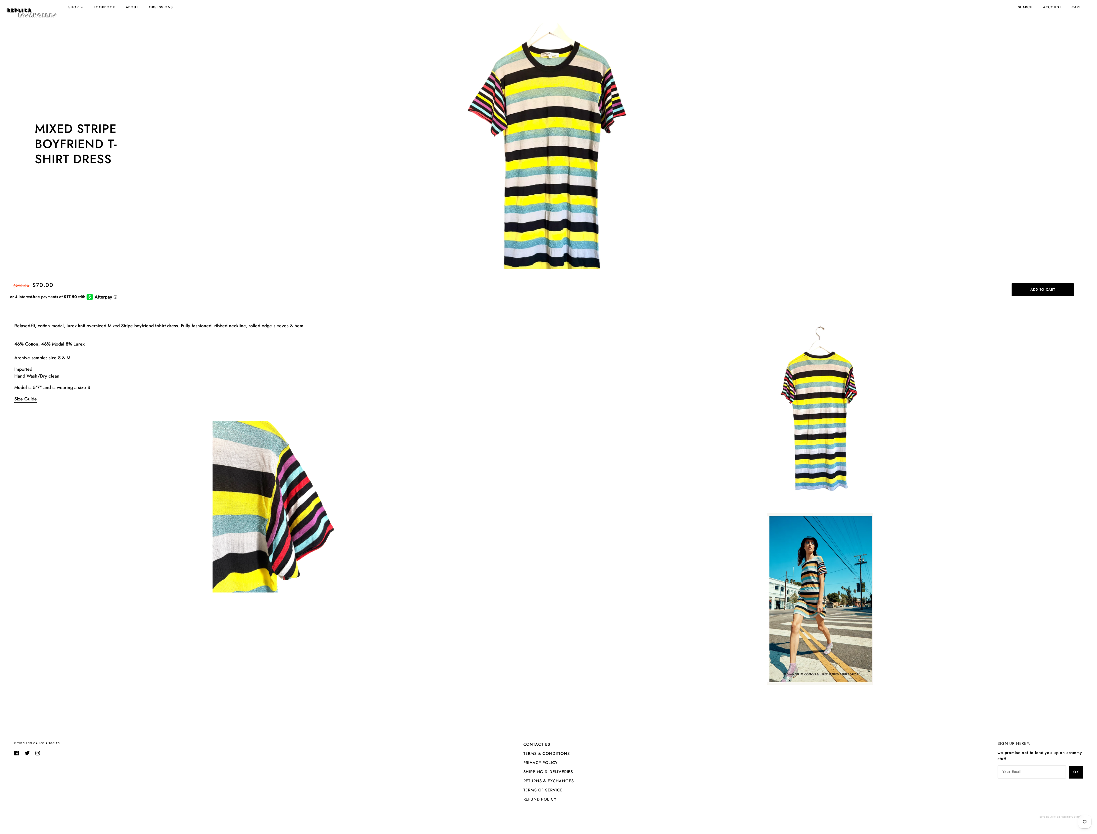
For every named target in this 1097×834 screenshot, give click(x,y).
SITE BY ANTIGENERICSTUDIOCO (1061, 817)
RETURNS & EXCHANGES (548, 781)
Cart (1076, 7)
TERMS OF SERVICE (543, 790)
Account (1052, 7)
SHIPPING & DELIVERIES (548, 772)
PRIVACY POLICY (540, 762)
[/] (31, 13)
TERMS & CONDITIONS (546, 753)
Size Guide (25, 399)
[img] (16, 753)
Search (1025, 7)
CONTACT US (536, 744)
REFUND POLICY (539, 799)
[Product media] (548, 146)
